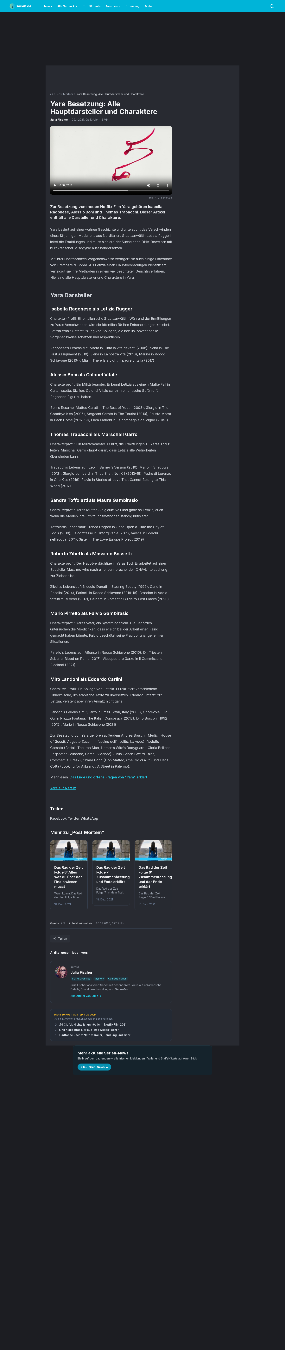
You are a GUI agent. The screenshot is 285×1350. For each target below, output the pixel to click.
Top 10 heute (92, 6)
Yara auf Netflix (63, 788)
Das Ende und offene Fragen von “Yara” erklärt (108, 777)
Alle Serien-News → (94, 1067)
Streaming (133, 6)
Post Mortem (65, 94)
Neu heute (113, 6)
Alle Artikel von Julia (84, 995)
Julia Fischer (59, 119)
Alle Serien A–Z (67, 6)
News (48, 6)
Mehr (148, 6)
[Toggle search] (272, 6)
